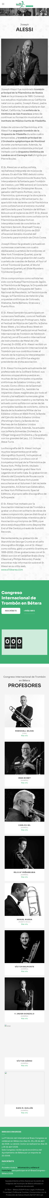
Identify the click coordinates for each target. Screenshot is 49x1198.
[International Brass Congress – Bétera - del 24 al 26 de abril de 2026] (24, 4)
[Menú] (3, 4)
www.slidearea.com (12, 569)
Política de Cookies (21, 1192)
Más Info (24, 736)
